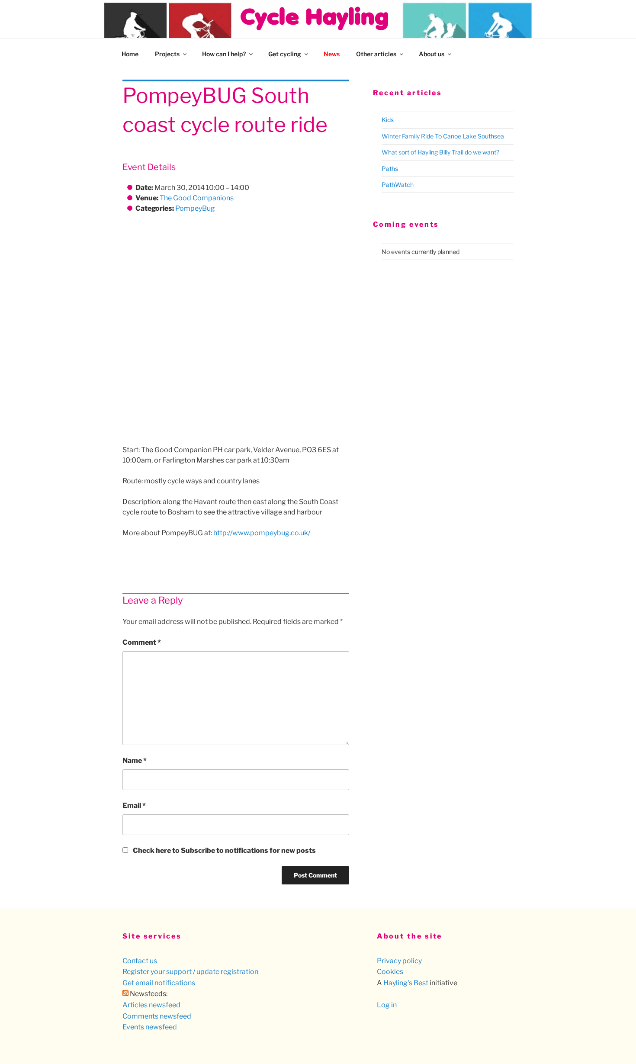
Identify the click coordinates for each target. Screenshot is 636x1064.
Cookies (390, 972)
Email (134, 805)
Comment (141, 642)
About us (431, 54)
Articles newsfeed (151, 1005)
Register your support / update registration (190, 972)
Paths (390, 168)
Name (134, 760)
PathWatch (398, 184)
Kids (388, 119)
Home (130, 54)
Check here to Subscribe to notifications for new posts (224, 850)
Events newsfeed (149, 1027)
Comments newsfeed (156, 1016)
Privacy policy (399, 961)
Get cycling (284, 54)
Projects (167, 54)
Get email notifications (158, 983)
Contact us (139, 961)
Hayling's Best (405, 983)
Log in (387, 1005)
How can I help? (224, 54)
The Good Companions (197, 198)
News (332, 54)
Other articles (376, 54)
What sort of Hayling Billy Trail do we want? (440, 152)
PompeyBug (195, 208)
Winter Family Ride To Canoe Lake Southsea (443, 136)
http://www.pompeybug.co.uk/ (261, 533)
